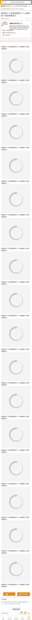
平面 (2, 599)
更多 (30, 6)
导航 (5, 2)
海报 (5, 599)
